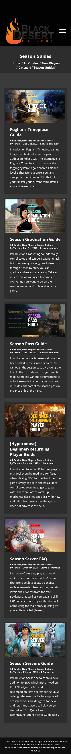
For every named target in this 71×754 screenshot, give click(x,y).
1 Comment (47, 463)
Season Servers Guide (31, 663)
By (15, 143)
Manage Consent (56, 747)
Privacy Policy (38, 747)
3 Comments (47, 672)
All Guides (15, 140)
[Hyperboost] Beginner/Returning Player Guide (29, 449)
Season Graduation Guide (35, 239)
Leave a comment (49, 143)
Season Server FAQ (28, 558)
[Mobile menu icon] (62, 31)
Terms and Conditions (17, 747)
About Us (35, 750)
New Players (29, 140)
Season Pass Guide (28, 343)
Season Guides (45, 140)
